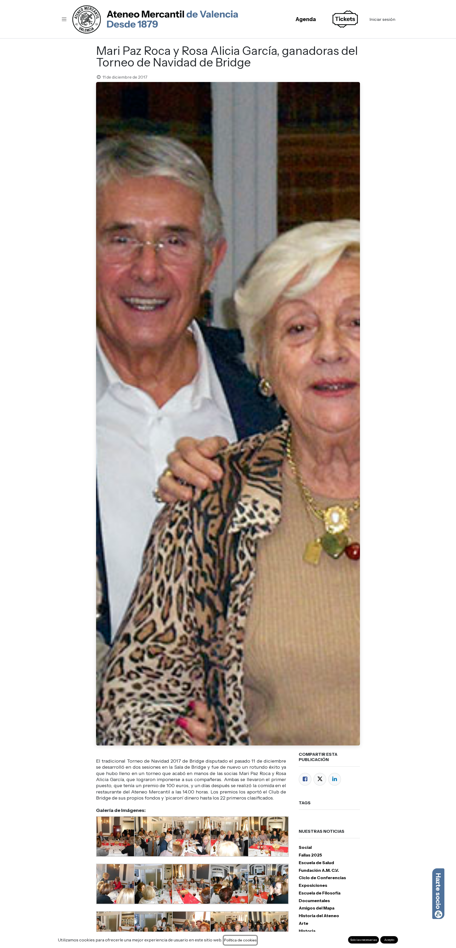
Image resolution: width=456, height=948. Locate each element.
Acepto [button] (389, 940)
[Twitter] (320, 779)
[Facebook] (305, 779)
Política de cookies (240, 940)
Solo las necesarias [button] (363, 940)
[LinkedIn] (334, 779)
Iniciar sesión (382, 19)
